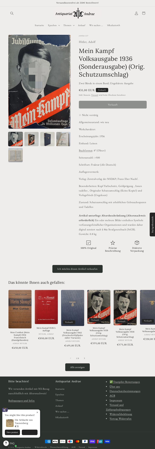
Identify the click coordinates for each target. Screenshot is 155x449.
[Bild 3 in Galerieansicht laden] (47, 139)
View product (12, 432)
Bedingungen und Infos (21, 400)
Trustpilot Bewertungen (126, 381)
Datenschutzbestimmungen (125, 391)
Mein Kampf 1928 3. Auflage (46, 329)
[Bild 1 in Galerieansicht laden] (15, 139)
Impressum (116, 400)
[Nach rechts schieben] (84, 358)
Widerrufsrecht (41, 447)
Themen (59, 400)
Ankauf (59, 405)
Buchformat (85, 150)
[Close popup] (37, 412)
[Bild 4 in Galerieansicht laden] (63, 139)
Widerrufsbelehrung (121, 414)
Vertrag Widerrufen (121, 418)
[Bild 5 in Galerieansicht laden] (15, 155)
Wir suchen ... (62, 411)
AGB (112, 395)
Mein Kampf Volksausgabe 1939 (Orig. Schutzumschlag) (99, 332)
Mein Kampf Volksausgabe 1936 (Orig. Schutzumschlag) (125, 333)
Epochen (59, 394)
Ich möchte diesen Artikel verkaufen (77, 268)
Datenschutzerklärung (59, 447)
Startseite (60, 388)
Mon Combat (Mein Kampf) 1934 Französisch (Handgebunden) (20, 336)
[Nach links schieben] (70, 358)
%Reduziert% (61, 417)
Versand (94, 95)
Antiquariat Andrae (23, 447)
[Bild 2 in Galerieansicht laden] (31, 139)
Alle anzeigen (77, 367)
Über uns (115, 386)
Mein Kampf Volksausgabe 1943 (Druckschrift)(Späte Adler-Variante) (72, 334)
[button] (12, 13)
